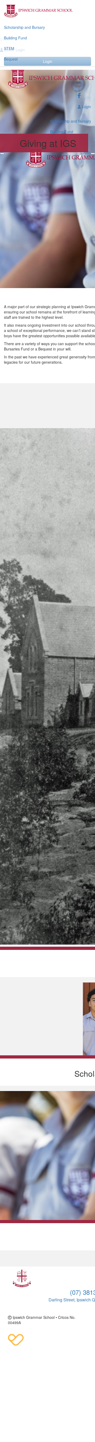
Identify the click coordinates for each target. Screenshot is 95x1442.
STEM (9, 48)
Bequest (11, 59)
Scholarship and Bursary (24, 27)
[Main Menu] (2, 153)
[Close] (93, 153)
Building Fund (15, 37)
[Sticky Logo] (47, 11)
